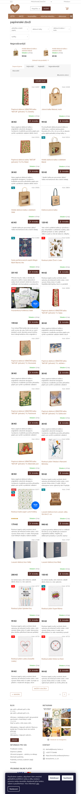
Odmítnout (54, 778)
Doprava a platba (16, 752)
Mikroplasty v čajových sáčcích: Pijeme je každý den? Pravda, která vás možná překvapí (24, 729)
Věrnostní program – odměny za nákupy (23, 754)
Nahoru (17, 694)
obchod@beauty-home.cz (54, 749)
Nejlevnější (30, 66)
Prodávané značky (38, 1)
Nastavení (13, 789)
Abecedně (15, 71)
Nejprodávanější (54, 66)
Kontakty (13, 762)
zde (37, 783)
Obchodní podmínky (17, 757)
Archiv (14, 740)
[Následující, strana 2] (64, 694)
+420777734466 (51, 752)
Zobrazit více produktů (39, 60)
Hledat (46, 8)
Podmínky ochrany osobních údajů (21, 760)
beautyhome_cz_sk (52, 759)
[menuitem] (12, 16)
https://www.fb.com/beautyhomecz (57, 755)
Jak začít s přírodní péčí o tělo (20, 709)
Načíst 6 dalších (40, 688)
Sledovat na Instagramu (58, 740)
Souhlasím (67, 778)
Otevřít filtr (40, 81)
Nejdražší (41, 66)
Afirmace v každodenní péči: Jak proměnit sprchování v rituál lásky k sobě (24, 718)
